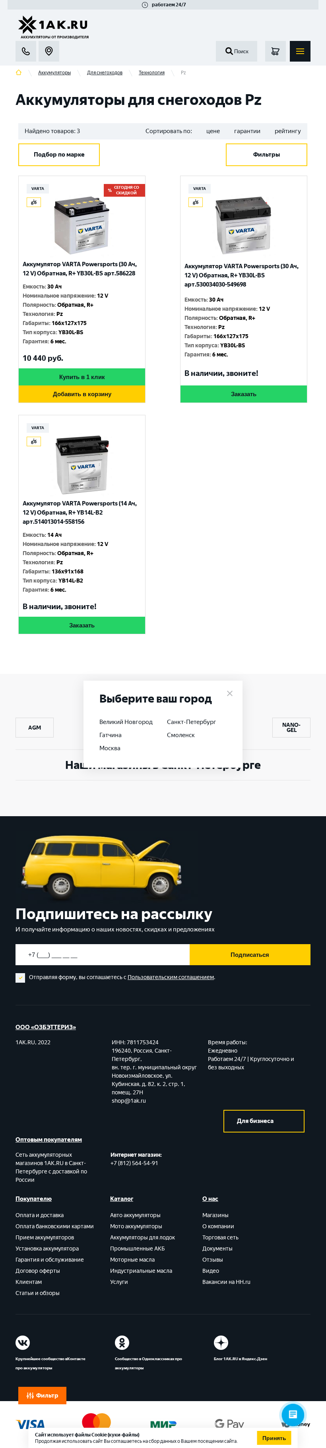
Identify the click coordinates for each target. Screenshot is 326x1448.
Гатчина (110, 735)
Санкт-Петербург (191, 722)
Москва (109, 748)
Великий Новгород (126, 722)
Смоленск (181, 735)
